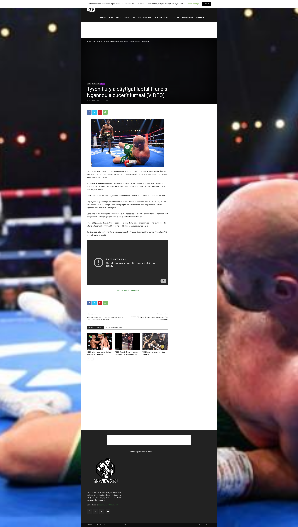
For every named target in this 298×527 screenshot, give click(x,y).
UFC (133, 17)
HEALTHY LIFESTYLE (162, 17)
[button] (208, 8)
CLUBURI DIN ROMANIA (183, 17)
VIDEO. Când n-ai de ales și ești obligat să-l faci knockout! (149, 318)
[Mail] (95, 511)
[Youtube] (108, 511)
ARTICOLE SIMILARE (95, 328)
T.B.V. (93, 101)
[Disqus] (127, 397)
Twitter (201, 525)
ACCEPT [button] (207, 4)
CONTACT (200, 17)
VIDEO (118, 17)
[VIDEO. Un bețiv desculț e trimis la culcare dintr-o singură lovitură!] (127, 341)
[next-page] (92, 359)
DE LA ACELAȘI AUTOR (114, 328)
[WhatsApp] (105, 112)
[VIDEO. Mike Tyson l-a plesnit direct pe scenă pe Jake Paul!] (99, 341)
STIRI (111, 17)
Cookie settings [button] (193, 4)
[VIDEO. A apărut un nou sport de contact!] (155, 341)
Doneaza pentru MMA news (127, 291)
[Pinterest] (100, 112)
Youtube (208, 525)
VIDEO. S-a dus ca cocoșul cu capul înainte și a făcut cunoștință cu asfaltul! (105, 318)
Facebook (194, 525)
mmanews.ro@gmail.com (108, 505)
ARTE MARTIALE (144, 17)
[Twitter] (94, 112)
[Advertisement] (149, 30)
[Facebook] (89, 112)
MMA (126, 17)
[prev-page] (88, 359)
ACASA (103, 17)
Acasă (89, 42)
